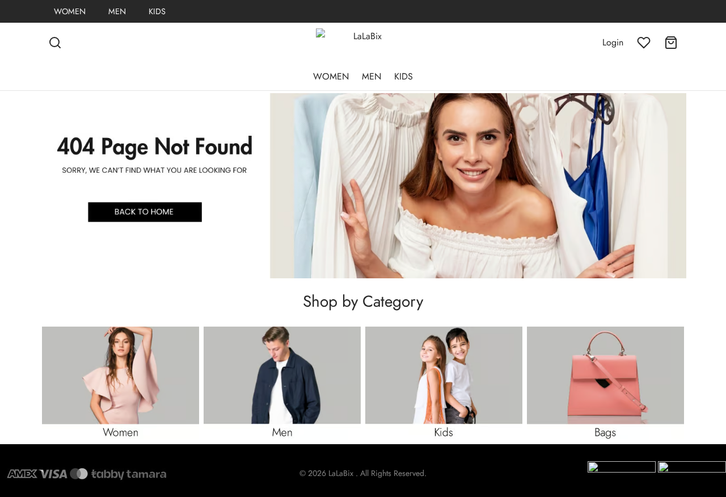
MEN (117, 11)
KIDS (157, 11)
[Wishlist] (644, 42)
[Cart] (671, 42)
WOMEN (70, 11)
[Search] (55, 42)
